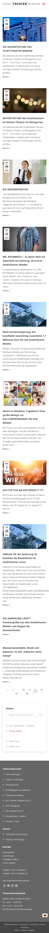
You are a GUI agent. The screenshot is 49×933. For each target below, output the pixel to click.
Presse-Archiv (15, 731)
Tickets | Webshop (14, 779)
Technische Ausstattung (16, 834)
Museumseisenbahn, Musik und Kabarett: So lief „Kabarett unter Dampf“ (22, 651)
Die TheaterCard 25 (15, 811)
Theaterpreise (12, 784)
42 (27, 693)
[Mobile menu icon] (43, 4)
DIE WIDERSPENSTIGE (15, 189)
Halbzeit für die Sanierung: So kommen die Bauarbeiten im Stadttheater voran (20, 558)
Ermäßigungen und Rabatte (18, 790)
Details (5, 77)
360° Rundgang (13, 805)
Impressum (14, 741)
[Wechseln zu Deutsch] (44, 915)
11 (29, 689)
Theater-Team (12, 821)
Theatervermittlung (14, 795)
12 (35, 689)
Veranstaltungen (13, 774)
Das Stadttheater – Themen (21, 725)
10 (23, 689)
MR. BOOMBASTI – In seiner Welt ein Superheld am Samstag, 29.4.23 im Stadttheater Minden (24, 260)
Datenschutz (14, 746)
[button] (4, 928)
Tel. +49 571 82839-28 (13, 914)
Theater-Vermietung (15, 839)
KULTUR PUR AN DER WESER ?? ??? (23, 490)
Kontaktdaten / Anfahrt (16, 816)
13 (41, 689)
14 (16, 693)
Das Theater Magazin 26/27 (18, 800)
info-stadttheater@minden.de (16, 880)
